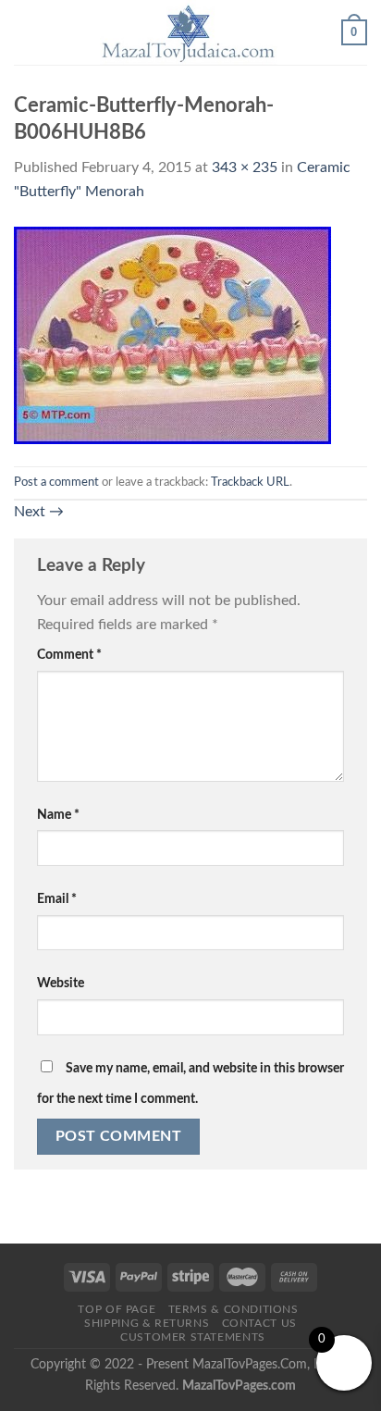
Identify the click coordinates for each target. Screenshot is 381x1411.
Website (60, 983)
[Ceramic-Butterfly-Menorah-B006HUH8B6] (172, 334)
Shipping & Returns (146, 1323)
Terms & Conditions (233, 1309)
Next (39, 511)
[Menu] (25, 32)
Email (57, 899)
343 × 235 (244, 167)
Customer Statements (192, 1337)
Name (58, 815)
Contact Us (259, 1323)
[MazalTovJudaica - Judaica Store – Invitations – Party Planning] (188, 32)
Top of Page (116, 1309)
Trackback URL (250, 482)
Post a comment (56, 482)
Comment (69, 655)
